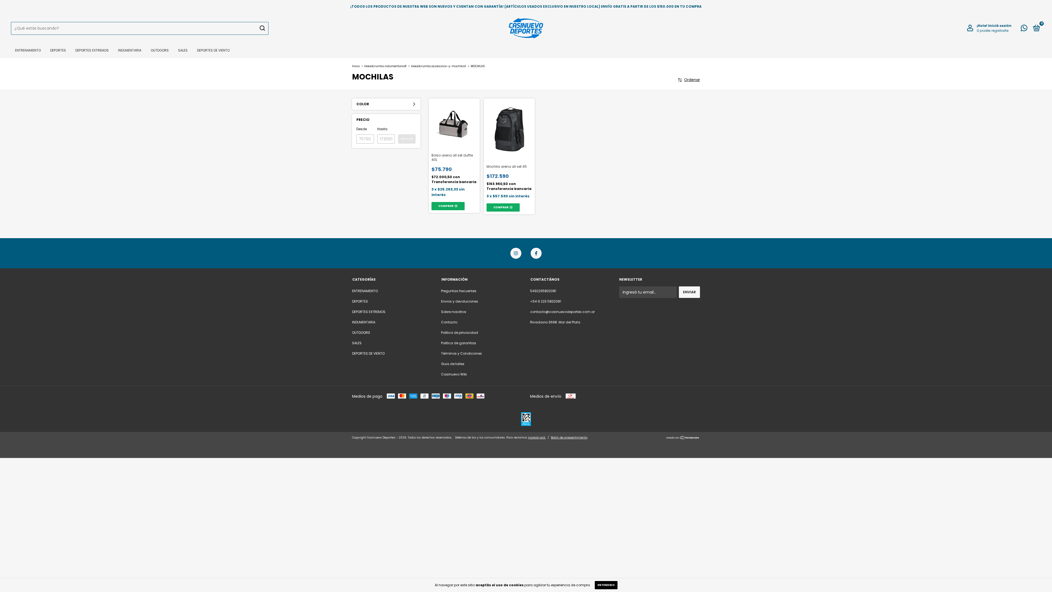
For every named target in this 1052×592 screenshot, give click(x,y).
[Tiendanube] (683, 438)
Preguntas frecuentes (458, 291)
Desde (361, 129)
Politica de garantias (458, 343)
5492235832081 (543, 291)
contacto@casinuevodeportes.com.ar (562, 311)
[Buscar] (262, 28)
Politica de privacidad (459, 332)
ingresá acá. (537, 438)
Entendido (606, 585)
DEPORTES (58, 50)
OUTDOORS (160, 50)
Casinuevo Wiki (454, 374)
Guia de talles (452, 364)
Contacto (449, 322)
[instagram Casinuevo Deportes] (515, 253)
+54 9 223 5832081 (545, 301)
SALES (183, 50)
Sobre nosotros (453, 311)
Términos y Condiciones (461, 353)
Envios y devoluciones (459, 301)
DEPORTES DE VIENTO (213, 50)
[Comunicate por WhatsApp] (1024, 29)
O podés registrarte (992, 30)
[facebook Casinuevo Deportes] (536, 253)
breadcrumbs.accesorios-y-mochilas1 (438, 66)
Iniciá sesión (999, 25)
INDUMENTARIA (129, 50)
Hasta (382, 129)
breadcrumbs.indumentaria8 (385, 66)
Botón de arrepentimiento (569, 438)
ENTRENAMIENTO (28, 50)
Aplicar (407, 138)
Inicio (356, 66)
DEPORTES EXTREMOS (92, 50)
